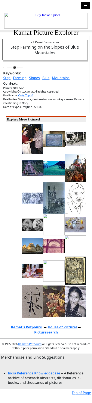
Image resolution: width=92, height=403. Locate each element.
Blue (45, 77)
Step (6, 77)
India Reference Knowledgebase (34, 373)
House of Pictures (62, 327)
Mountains (61, 77)
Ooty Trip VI (25, 95)
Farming (20, 77)
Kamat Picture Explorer (46, 32)
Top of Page (81, 392)
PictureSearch (46, 332)
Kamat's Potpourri (26, 327)
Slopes (34, 77)
